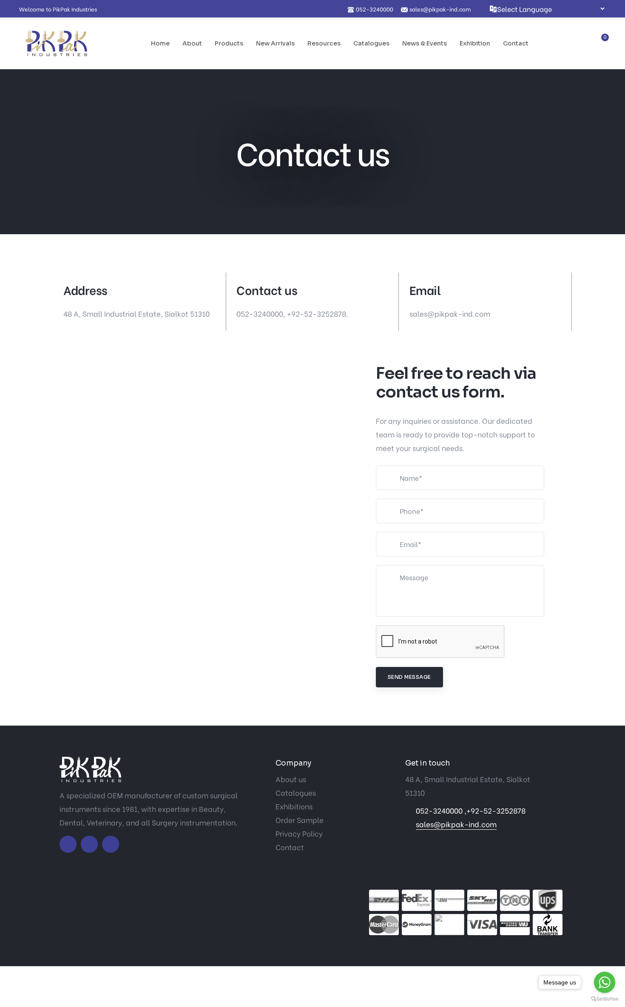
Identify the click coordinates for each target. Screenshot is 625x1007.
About (192, 43)
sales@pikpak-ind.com (449, 313)
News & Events (424, 43)
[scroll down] (313, 200)
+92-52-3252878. (317, 313)
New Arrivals (275, 43)
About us (291, 779)
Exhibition (475, 43)
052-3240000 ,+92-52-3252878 (471, 810)
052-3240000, (261, 313)
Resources (324, 43)
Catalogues (371, 43)
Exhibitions (294, 806)
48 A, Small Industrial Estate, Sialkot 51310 (136, 313)
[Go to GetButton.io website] (604, 998)
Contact (515, 43)
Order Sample (300, 819)
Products (229, 43)
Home (160, 43)
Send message (409, 677)
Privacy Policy (299, 833)
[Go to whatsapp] (604, 982)
